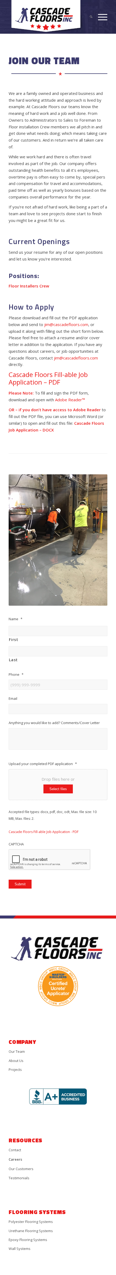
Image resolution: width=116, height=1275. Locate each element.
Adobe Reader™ (70, 399)
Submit (20, 884)
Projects (15, 1069)
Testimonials (19, 1177)
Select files (58, 789)
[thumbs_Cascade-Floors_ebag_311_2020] (48, 17)
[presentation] (50, 859)
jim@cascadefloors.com (66, 324)
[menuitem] (88, 17)
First (13, 639)
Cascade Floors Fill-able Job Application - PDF (44, 832)
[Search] (88, 17)
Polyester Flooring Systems (31, 1221)
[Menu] (100, 17)
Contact (15, 1149)
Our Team (17, 1051)
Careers (15, 1159)
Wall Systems (19, 1248)
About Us (16, 1060)
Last (13, 659)
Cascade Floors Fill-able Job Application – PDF (48, 378)
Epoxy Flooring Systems (28, 1239)
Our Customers (21, 1168)
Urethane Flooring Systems (31, 1230)
